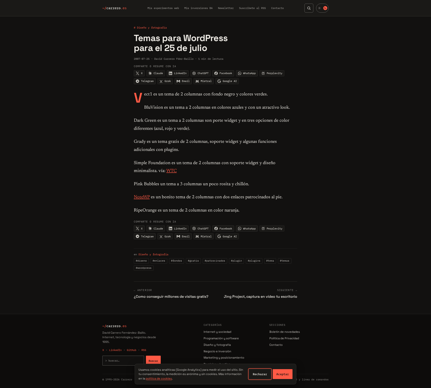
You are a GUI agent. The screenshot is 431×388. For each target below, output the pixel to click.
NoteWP (142, 197)
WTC (171, 171)
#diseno (141, 260)
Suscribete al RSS (252, 8)
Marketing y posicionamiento (224, 357)
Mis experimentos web (163, 8)
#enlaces (159, 260)
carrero (114, 8)
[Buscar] (308, 8)
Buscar (153, 360)
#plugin (236, 260)
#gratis (193, 260)
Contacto (277, 8)
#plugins (254, 260)
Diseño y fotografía (153, 254)
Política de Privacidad (284, 338)
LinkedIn (115, 350)
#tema (270, 260)
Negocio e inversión (217, 351)
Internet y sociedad (217, 332)
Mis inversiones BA (198, 8)
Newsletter (226, 8)
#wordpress (144, 267)
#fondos (176, 260)
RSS (143, 350)
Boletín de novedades (284, 332)
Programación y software (221, 338)
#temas (284, 260)
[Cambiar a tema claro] (322, 8)
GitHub (131, 350)
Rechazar (260, 374)
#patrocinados (215, 260)
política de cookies (159, 378)
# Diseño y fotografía (150, 27)
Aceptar (282, 374)
